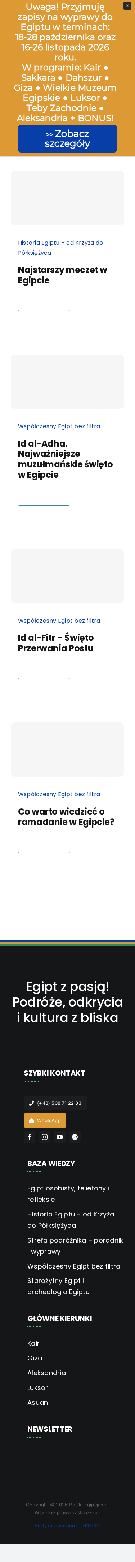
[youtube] (60, 1137)
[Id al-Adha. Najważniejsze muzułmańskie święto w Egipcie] (67, 382)
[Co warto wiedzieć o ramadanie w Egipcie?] (67, 749)
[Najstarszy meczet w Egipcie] (67, 198)
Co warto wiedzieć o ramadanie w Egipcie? (66, 817)
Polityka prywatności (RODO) (67, 1525)
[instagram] (44, 1137)
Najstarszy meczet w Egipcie (62, 275)
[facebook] (29, 1137)
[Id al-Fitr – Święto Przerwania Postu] (67, 576)
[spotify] (75, 1137)
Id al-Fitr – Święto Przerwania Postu (56, 643)
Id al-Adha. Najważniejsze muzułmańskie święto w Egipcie (65, 459)
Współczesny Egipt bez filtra (59, 426)
